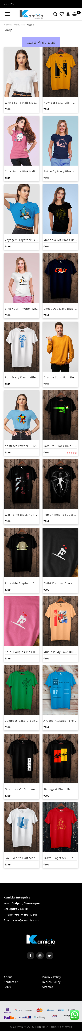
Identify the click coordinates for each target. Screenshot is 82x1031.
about (8, 977)
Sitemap (48, 987)
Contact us (11, 982)
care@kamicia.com (26, 920)
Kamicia (40, 1027)
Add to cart (13, 109)
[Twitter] (49, 955)
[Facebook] (30, 955)
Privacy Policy (51, 977)
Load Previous (41, 42)
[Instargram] (40, 955)
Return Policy (51, 982)
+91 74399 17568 (26, 914)
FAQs (7, 987)
